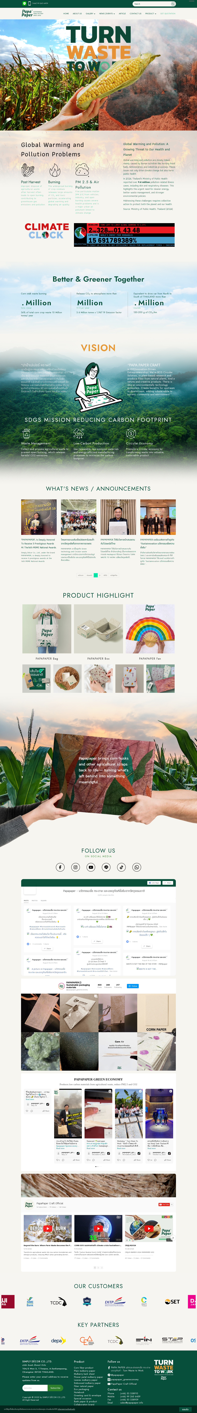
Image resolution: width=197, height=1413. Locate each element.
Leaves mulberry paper (86, 1380)
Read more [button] (30, 1099)
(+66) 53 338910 (129, 1393)
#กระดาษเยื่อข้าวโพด (100, 971)
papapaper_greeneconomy (125, 1379)
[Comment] (31, 1111)
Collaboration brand (84, 1404)
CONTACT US (135, 13)
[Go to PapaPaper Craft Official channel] (29, 1204)
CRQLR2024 (130, 1245)
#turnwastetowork (47, 926)
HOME (66, 13)
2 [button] (98, 1267)
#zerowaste (60, 926)
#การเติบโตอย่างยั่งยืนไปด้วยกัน (53, 928)
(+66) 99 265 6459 (130, 1396)
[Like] (27, 1111)
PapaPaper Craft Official (50, 1203)
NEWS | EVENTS (106, 13)
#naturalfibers (35, 928)
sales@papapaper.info (131, 1402)
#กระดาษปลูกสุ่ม (93, 1144)
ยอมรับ (185, 1409)
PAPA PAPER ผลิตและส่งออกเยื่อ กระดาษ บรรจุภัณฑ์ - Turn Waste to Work (130, 1369)
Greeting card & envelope (87, 1395)
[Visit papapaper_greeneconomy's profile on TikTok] (28, 1104)
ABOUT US (77, 13)
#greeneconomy (71, 1146)
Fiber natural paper (84, 1386)
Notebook (79, 1392)
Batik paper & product (85, 1401)
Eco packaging (81, 1389)
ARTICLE (122, 13)
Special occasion (82, 1398)
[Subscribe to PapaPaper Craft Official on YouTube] (166, 1204)
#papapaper (34, 926)
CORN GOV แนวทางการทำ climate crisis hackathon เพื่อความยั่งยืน (98, 1245)
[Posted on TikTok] (47, 1104)
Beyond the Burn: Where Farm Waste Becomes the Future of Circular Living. (48, 1245)
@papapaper (117, 1375)
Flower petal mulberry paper (88, 1377)
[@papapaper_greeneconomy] (61, 986)
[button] (24, 1126)
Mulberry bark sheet (84, 1373)
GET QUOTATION (167, 13)
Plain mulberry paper (84, 1370)
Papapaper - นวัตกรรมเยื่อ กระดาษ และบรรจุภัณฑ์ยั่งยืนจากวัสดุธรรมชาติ (104, 891)
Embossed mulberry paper (87, 1383)
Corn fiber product (83, 1367)
